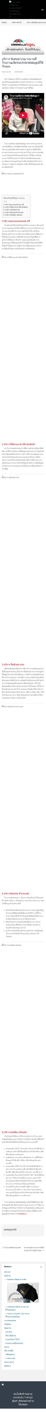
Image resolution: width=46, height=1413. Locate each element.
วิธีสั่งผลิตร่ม (10, 1354)
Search (42, 9)
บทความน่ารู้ (16, 22)
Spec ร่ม (7, 1328)
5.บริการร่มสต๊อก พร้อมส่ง (13, 215)
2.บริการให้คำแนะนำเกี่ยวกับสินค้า (16, 207)
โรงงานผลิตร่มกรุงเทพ (11, 1247)
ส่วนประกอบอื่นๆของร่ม (14, 1343)
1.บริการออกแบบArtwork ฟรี (14, 205)
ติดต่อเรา (23, 1214)
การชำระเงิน (10, 1358)
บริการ (6, 1347)
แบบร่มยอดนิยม (10, 1320)
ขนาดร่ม (9, 1332)
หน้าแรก (7, 1272)
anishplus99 (10, 1229)
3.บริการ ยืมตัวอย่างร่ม (12, 210)
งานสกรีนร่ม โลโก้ (12, 1339)
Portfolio (7, 1324)
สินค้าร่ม (7, 1276)
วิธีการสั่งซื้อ (8, 1351)
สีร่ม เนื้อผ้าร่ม (11, 1336)
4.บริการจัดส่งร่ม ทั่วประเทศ (14, 212)
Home (4, 22)
